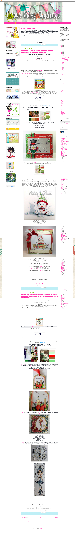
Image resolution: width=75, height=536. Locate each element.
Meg (61, 260)
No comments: (38, 44)
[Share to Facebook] (44, 44)
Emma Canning (63, 192)
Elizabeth (62, 101)
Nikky (23, 162)
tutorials (62, 308)
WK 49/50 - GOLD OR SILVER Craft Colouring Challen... (65, 58)
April (62, 70)
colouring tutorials (63, 174)
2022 (61, 45)
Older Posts (56, 517)
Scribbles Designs (63, 290)
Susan (61, 104)
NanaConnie (62, 270)
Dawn (61, 181)
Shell (61, 293)
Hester (62, 206)
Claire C (26, 122)
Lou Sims (62, 244)
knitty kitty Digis (63, 233)
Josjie (61, 226)
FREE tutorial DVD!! (46, 105)
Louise (62, 85)
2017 (61, 51)
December (63, 54)
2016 (61, 52)
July (62, 67)
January (63, 74)
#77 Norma (31, 268)
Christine (62, 163)
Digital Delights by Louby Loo (25, 73)
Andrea (62, 140)
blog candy (62, 154)
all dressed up (63, 139)
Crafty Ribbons (63, 176)
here (30, 365)
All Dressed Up (41, 270)
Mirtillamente (62, 265)
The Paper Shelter (63, 305)
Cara (61, 157)
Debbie (62, 184)
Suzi (61, 302)
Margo (61, 111)
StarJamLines (63, 299)
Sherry (62, 294)
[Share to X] (43, 44)
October (63, 63)
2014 (61, 75)
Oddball (62, 273)
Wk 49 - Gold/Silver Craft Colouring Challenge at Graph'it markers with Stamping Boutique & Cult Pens (39, 296)
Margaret (62, 93)
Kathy (61, 91)
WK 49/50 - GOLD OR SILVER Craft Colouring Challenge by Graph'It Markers (37, 51)
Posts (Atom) (27, 521)
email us (38, 268)
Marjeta (62, 103)
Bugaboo (62, 156)
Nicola (61, 271)
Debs (61, 185)
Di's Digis (62, 187)
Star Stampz (62, 298)
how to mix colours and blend (65, 208)
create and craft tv (63, 178)
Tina (61, 307)
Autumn (62, 147)
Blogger (41, 528)
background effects (63, 148)
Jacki (61, 213)
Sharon (62, 291)
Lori (61, 241)
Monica (62, 267)
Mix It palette (62, 266)
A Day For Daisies (63, 136)
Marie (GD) (62, 112)
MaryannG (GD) (63, 113)
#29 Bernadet (31, 272)
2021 (61, 46)
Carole (62, 159)
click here (42, 510)
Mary (61, 258)
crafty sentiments (63, 177)
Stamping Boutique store (34, 92)
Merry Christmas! (28, 28)
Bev (61, 150)
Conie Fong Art (63, 175)
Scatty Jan (23, 364)
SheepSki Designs (63, 292)
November (63, 62)
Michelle (62, 264)
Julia (61, 227)
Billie (61, 100)
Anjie (39, 225)
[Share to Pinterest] (45, 44)
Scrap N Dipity (63, 289)
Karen (61, 229)
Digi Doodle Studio (63, 188)
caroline (62, 161)
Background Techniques (64, 149)
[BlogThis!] (42, 44)
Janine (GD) (62, 83)
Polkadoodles (41, 266)
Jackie (61, 82)
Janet (61, 102)
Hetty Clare (62, 207)
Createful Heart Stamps (64, 179)
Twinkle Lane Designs (64, 309)
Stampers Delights (63, 297)
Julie (61, 228)
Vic (61, 105)
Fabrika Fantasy (63, 193)
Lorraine (62, 242)
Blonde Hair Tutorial (63, 155)
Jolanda (62, 225)
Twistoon (62, 310)
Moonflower (62, 268)
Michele (62, 114)
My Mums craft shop (63, 269)
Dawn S (62, 183)
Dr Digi (62, 190)
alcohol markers (63, 138)
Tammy (62, 304)
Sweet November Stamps (64, 303)
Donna (62, 81)
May (62, 69)
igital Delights (39, 70)
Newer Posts (23, 517)
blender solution (63, 152)
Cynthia (62, 180)
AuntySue (62, 146)
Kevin (22, 412)
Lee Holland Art (63, 235)
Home (40, 517)
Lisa (61, 237)
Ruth (61, 95)
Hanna (62, 90)
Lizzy (61, 240)
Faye (61, 194)
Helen (61, 110)
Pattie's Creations (63, 275)
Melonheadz (62, 262)
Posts (62, 127)
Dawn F (62, 109)
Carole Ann (62, 160)
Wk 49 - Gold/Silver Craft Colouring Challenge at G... (65, 60)
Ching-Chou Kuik (63, 162)
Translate (66, 123)
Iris (61, 212)
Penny (61, 277)
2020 (61, 47)
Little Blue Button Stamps (64, 238)
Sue (61, 300)
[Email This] (41, 44)
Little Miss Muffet (63, 239)
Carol (61, 158)
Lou (61, 92)
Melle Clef (62, 261)
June (62, 68)
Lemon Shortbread (63, 236)
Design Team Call (63, 186)
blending (62, 153)
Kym (61, 84)
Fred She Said (63, 195)
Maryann (62, 259)
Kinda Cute (62, 232)
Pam (61, 94)
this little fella (34, 162)
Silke (61, 96)
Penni (61, 276)
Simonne (62, 296)
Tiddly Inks (62, 306)
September (63, 64)
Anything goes (63, 143)
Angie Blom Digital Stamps (64, 141)
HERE (50, 104)
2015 (61, 53)
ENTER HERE (40, 59)
